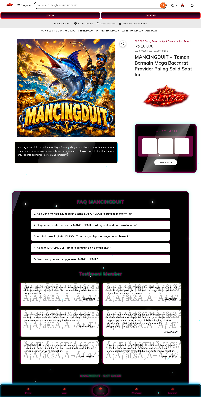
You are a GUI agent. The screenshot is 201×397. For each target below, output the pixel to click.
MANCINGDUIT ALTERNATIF (144, 31)
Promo (28, 393)
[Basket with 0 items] (192, 5)
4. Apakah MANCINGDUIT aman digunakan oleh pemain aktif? (72, 247)
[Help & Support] (174, 5)
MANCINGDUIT (47, 31)
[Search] (163, 5)
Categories (26, 5)
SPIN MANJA (166, 162)
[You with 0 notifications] (184, 5)
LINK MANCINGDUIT (68, 31)
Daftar (100, 393)
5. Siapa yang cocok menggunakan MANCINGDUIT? (66, 259)
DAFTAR (151, 15)
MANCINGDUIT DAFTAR (92, 31)
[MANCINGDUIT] (9, 7)
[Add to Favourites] (123, 44)
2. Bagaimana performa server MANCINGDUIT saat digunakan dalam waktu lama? (85, 225)
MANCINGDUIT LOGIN (117, 31)
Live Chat (172, 393)
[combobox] (96, 5)
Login (64, 393)
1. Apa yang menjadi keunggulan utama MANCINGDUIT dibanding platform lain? (83, 213)
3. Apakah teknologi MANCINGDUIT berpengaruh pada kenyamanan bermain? (82, 236)
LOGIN (50, 15)
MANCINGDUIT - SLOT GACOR (100, 376)
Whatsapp (137, 393)
